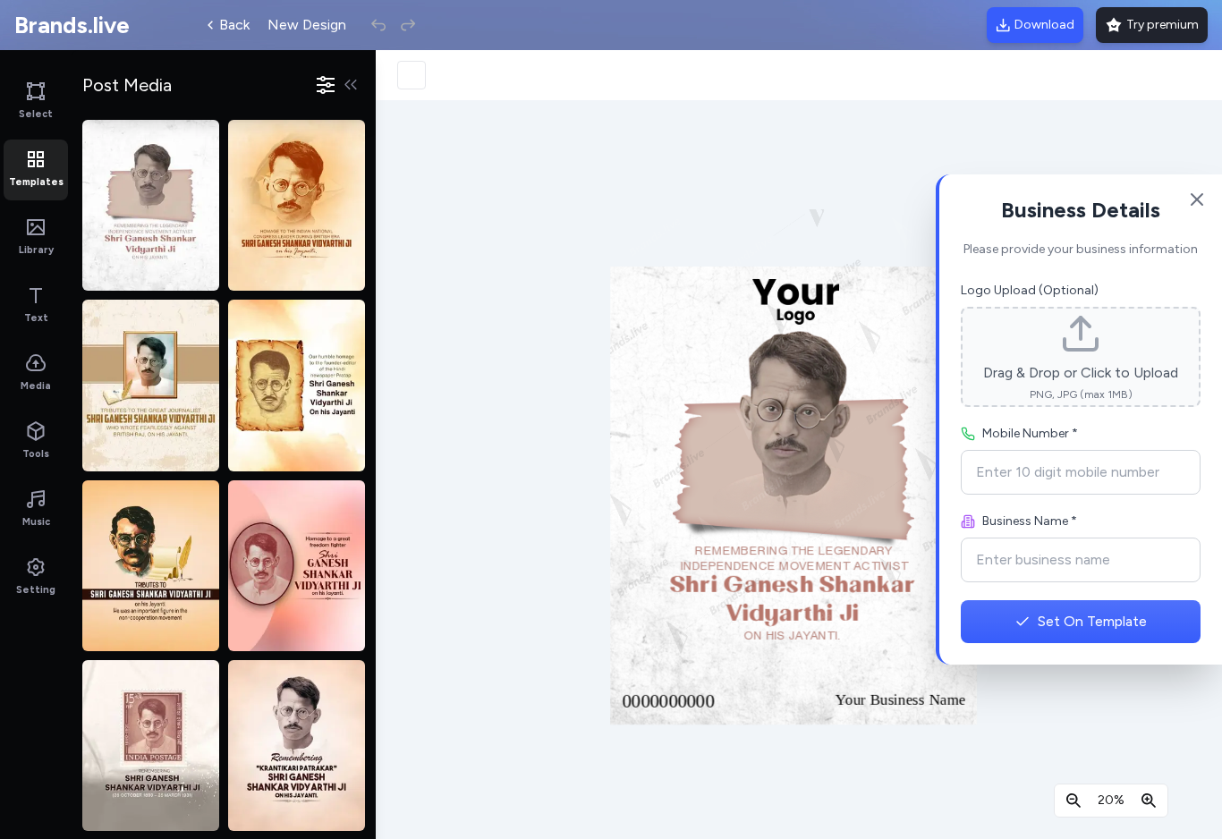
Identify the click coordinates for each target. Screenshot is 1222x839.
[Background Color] (411, 75)
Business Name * (1029, 521)
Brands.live (72, 25)
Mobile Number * (1030, 433)
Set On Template (1092, 621)
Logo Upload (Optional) (1030, 290)
